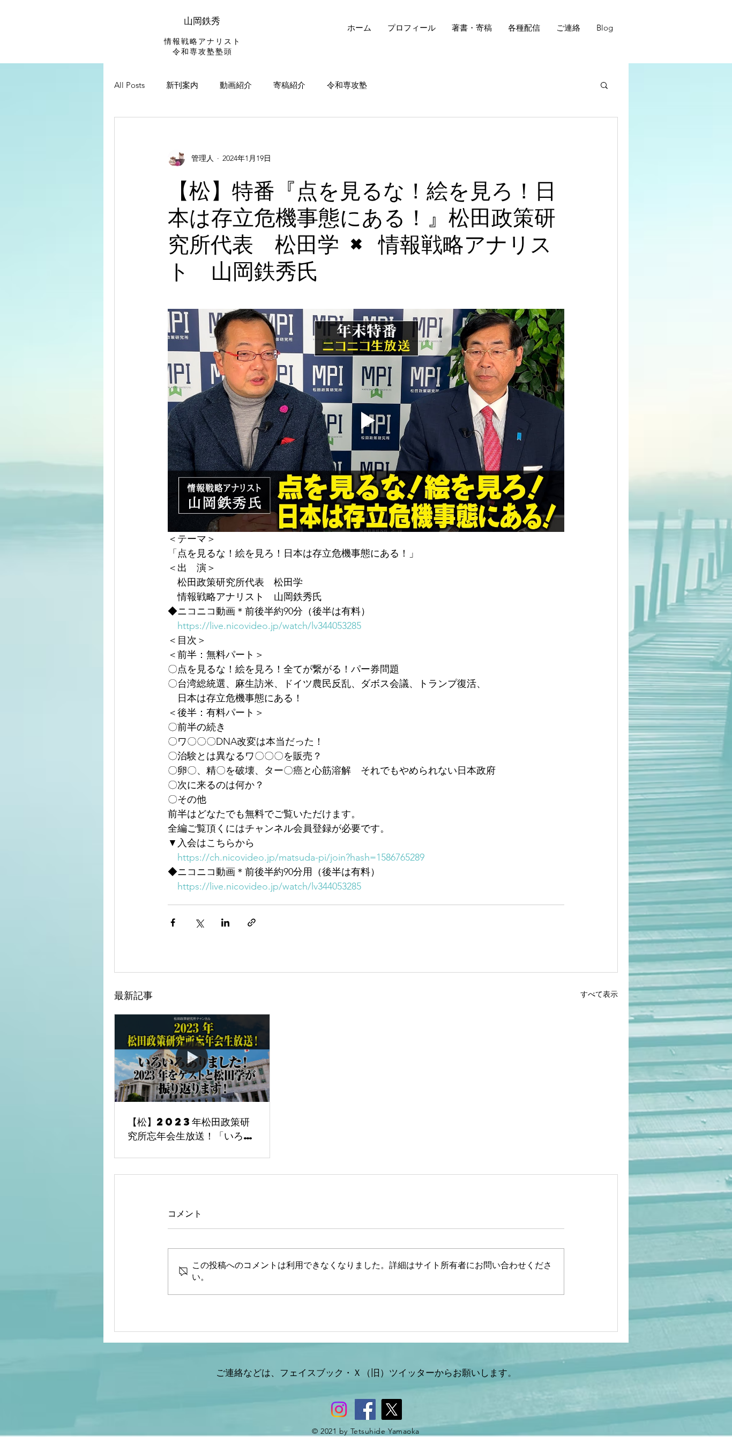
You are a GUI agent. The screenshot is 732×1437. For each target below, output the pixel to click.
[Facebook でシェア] (173, 922)
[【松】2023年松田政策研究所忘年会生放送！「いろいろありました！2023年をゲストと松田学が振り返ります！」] (192, 1057)
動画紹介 (236, 85)
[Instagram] (338, 1409)
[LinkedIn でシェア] (225, 922)
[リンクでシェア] (252, 922)
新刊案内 (182, 85)
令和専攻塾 (347, 85)
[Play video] (366, 420)
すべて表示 (599, 994)
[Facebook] (365, 1409)
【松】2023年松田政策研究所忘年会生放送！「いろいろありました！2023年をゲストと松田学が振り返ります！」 (190, 1129)
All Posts (129, 85)
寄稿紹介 (289, 85)
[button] (604, 84)
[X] (391, 1409)
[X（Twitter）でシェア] (199, 922)
